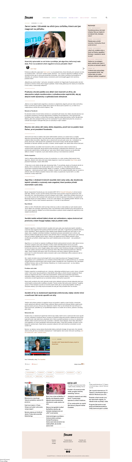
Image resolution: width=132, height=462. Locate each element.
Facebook (41, 372)
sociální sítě (60, 372)
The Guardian (41, 359)
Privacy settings (4, 461)
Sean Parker (74, 160)
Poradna (90, 39)
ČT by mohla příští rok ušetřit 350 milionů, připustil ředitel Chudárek (77, 405)
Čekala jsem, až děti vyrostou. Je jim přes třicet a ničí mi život (96, 43)
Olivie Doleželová (97, 39)
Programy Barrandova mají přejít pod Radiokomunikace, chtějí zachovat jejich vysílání (98, 406)
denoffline (39, 376)
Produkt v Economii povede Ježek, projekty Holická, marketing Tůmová (76, 391)
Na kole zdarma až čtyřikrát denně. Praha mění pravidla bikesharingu (33, 414)
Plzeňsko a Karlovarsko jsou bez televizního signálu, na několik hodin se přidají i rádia (98, 399)
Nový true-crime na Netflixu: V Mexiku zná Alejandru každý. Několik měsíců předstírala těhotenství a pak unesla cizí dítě (55, 400)
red (94, 68)
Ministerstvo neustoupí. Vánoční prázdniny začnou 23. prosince (34, 400)
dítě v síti (29, 376)
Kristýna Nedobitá (96, 28)
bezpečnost (70, 372)
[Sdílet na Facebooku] (82, 364)
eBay (79, 372)
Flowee (29, 17)
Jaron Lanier (46, 72)
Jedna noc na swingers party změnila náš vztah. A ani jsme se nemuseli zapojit (97, 63)
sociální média (30, 372)
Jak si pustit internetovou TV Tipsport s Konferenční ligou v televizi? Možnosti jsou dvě (98, 392)
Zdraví (89, 28)
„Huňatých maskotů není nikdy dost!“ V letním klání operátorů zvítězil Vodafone (77, 398)
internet (50, 372)
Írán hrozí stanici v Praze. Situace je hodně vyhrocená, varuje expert (34, 407)
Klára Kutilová (98, 59)
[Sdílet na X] (83, 364)
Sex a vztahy (91, 59)
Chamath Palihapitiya (66, 192)
